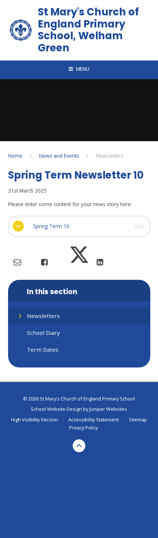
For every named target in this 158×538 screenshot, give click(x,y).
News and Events (59, 155)
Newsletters (109, 155)
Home (15, 155)
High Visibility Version (34, 419)
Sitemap (138, 419)
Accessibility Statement (93, 419)
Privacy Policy (83, 427)
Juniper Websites (108, 409)
